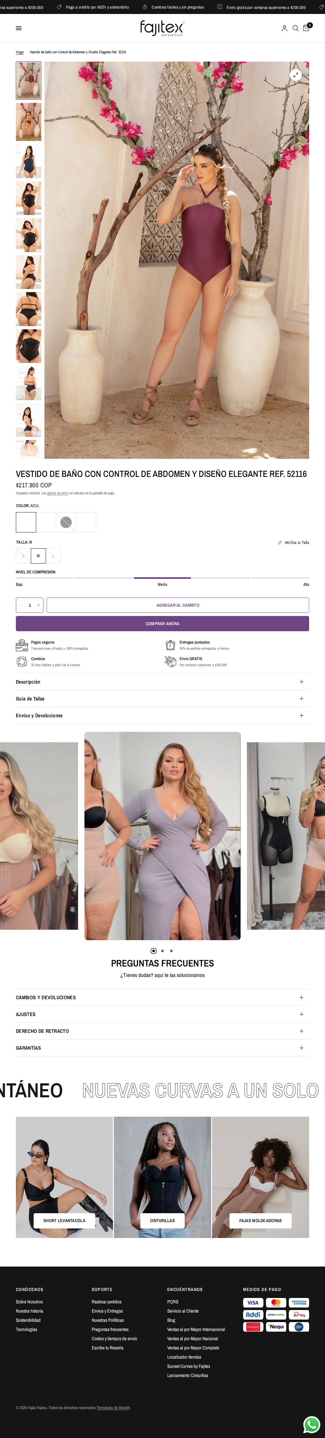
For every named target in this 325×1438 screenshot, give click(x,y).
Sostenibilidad (28, 1320)
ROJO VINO (86, 522)
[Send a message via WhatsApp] (312, 1425)
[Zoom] (296, 75)
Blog (171, 1320)
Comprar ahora (163, 623)
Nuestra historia (29, 1311)
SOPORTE (102, 1289)
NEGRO (66, 522)
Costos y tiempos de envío (114, 1338)
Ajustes (26, 1014)
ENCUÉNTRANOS (185, 1289)
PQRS (172, 1301)
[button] (127, 1378)
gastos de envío (58, 493)
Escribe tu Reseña (107, 1347)
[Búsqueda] (295, 28)
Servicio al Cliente (183, 1311)
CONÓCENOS (30, 1289)
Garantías (28, 1047)
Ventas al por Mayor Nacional (192, 1338)
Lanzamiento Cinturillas (187, 1375)
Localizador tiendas (184, 1357)
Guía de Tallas (30, 698)
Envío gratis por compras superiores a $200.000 (59, 7)
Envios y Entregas (107, 1311)
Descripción (28, 681)
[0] (305, 28)
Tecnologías (26, 1329)
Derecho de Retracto (42, 1030)
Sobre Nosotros (29, 1301)
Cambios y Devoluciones (46, 997)
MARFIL (46, 522)
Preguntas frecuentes (110, 1329)
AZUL (26, 522)
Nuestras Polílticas (108, 1320)
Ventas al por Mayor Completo (193, 1347)
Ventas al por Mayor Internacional (196, 1329)
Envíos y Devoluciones (39, 715)
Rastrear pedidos (107, 1301)
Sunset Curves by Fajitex (188, 1366)
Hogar (20, 52)
